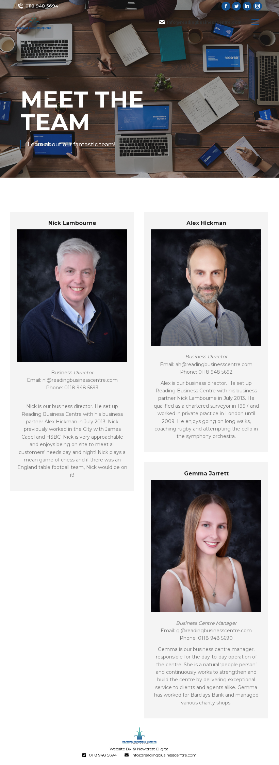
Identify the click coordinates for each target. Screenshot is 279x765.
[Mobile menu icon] (255, 22)
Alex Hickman (206, 223)
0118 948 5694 (42, 6)
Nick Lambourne (72, 223)
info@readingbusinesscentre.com (164, 755)
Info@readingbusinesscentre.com (204, 22)
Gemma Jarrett (206, 473)
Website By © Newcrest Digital (139, 748)
